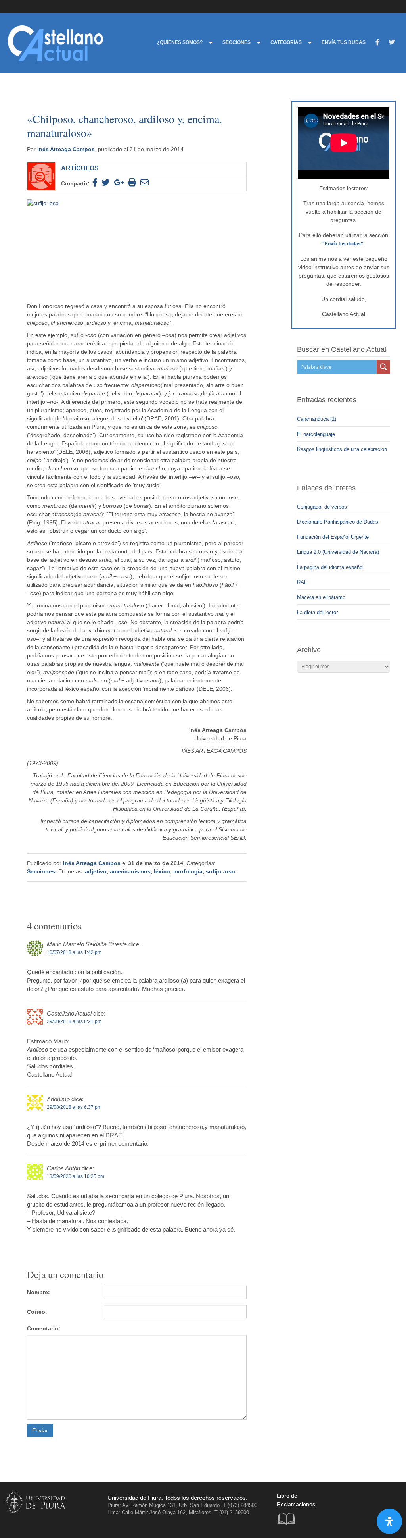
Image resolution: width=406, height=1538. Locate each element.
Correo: (37, 1312)
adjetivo (96, 871)
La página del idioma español (330, 567)
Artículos (80, 168)
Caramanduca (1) (317, 419)
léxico (162, 871)
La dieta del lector (317, 612)
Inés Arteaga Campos (66, 149)
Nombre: (38, 1292)
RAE (302, 582)
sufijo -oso (220, 871)
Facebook (352, 1506)
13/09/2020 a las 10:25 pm (75, 1176)
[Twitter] (392, 43)
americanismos (130, 871)
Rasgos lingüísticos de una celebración (343, 449)
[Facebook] (377, 43)
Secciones (41, 871)
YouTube (385, 1506)
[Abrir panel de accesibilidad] (389, 1521)
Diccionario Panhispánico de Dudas (337, 522)
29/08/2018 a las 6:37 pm (74, 1107)
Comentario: (43, 1328)
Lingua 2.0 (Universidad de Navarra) (338, 552)
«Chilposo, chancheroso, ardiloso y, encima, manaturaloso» (124, 125)
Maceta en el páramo (321, 597)
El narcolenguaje (317, 434)
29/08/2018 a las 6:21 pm (74, 1021)
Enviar (40, 1430)
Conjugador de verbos (322, 507)
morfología (188, 871)
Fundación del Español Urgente (333, 537)
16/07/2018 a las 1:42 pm (74, 952)
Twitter (368, 1506)
